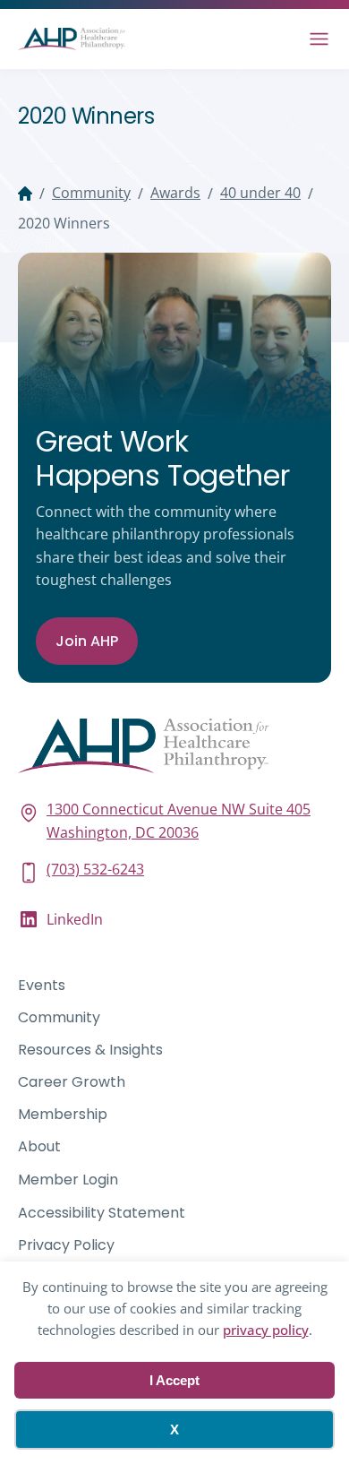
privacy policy (266, 1330)
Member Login (68, 1179)
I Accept (174, 1380)
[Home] (25, 193)
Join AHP (86, 641)
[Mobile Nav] (319, 39)
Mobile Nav (319, 39)
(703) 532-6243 (95, 869)
